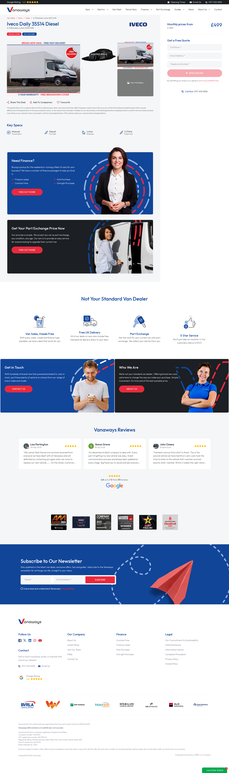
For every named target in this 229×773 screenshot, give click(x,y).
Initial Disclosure (173, 645)
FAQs (69, 654)
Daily (28, 18)
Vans (87, 9)
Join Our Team (74, 649)
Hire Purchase (123, 649)
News (191, 9)
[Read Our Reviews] (114, 486)
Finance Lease (123, 645)
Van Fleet (116, 9)
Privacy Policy (68, 588)
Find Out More (27, 192)
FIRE (199, 755)
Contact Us (18, 389)
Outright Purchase (125, 654)
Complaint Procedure (175, 654)
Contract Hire (122, 640)
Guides (177, 9)
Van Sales (11, 18)
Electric (101, 9)
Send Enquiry (196, 73)
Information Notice (174, 649)
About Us (202, 9)
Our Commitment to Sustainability (181, 640)
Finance (145, 9)
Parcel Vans (131, 9)
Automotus (188, 755)
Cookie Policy (171, 663)
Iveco (20, 18)
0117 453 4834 (196, 91)
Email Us (196, 2)
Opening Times (177, 2)
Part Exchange (163, 9)
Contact (218, 9)
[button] (82, 69)
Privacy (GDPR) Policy (210, 81)
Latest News (73, 645)
